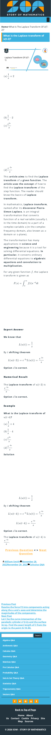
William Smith (12, 561)
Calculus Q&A (37, 564)
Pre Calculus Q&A (11, 667)
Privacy (35, 718)
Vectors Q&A (9, 694)
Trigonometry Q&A (12, 689)
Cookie (25, 718)
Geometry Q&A (10, 656)
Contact (15, 718)
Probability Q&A (10, 672)
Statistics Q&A (9, 683)
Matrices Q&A (9, 662)
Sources (29, 721)
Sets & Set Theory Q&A (13, 678)
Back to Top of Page (25, 709)
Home (4, 26)
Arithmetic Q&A (10, 645)
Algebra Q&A (9, 640)
